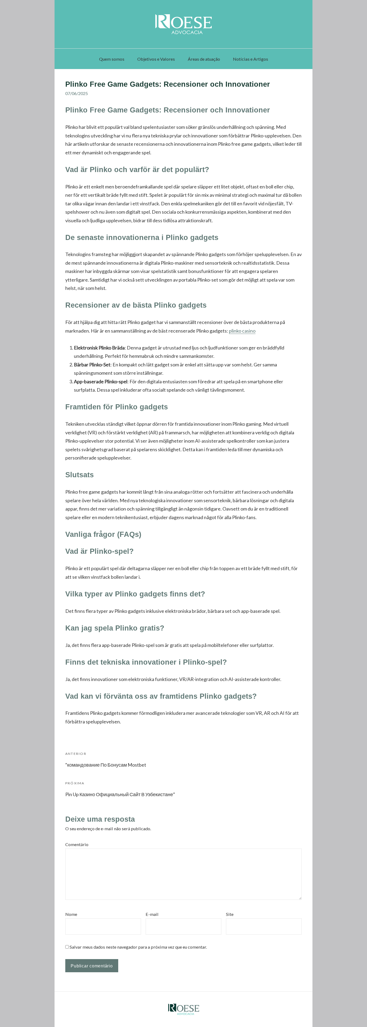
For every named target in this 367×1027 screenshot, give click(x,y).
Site (229, 914)
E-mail (152, 914)
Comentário (76, 844)
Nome (71, 914)
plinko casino (242, 331)
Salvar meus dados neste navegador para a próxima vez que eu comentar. (138, 946)
